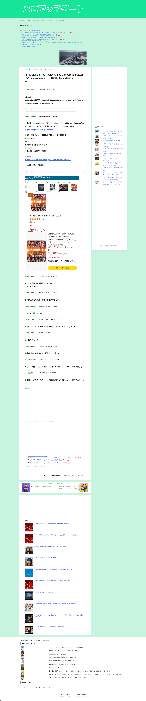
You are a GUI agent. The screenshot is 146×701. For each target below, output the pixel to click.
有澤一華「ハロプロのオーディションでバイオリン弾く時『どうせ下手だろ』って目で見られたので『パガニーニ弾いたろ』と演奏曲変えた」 (86, 674)
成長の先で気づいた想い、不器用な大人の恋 (30, 31)
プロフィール (23, 687)
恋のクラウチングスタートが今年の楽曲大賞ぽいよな (33, 40)
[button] (1, 700)
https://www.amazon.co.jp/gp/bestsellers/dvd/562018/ (48, 160)
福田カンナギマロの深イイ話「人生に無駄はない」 (47, 557)
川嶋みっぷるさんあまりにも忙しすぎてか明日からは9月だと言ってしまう (52, 580)
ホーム (22, 25)
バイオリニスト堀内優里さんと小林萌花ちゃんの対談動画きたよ (50, 626)
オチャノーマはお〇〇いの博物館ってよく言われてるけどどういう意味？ (68, 677)
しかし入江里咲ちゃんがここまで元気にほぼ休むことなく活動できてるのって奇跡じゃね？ (57, 535)
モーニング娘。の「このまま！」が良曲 (30, 44)
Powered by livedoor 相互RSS (28, 46)
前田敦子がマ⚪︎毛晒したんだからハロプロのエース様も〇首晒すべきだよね (38, 37)
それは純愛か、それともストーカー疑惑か (37, 456)
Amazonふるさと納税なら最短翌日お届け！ (107, 246)
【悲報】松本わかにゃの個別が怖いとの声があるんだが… (64, 664)
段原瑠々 (80, 475)
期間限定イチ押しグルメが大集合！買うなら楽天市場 (34, 640)
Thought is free (82, 696)
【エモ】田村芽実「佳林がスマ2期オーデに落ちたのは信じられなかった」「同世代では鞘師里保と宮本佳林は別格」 (80, 671)
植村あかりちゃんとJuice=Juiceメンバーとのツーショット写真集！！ (52, 546)
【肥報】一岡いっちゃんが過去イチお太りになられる (63, 650)
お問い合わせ (46, 687)
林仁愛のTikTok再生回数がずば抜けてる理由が (61, 661)
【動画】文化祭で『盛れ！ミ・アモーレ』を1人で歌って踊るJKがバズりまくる (39, 35)
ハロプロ (74, 475)
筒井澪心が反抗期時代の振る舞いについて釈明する (62, 657)
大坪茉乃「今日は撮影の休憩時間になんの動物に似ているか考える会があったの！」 (40, 39)
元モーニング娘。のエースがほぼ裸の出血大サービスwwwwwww (66, 647)
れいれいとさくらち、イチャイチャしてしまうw (61, 667)
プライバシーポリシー (35, 687)
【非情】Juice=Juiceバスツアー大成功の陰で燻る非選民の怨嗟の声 (36, 34)
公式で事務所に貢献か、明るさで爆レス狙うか (39, 69)
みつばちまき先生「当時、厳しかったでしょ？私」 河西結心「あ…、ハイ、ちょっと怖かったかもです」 (45, 32)
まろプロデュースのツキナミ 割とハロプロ (45, 592)
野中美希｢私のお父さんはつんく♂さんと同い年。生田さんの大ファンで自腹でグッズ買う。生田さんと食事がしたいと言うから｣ (50, 42)
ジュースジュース (66, 475)
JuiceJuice (30, 25)
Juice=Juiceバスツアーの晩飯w (111, 140)
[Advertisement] (55, 404)
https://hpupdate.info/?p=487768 (39, 130)
